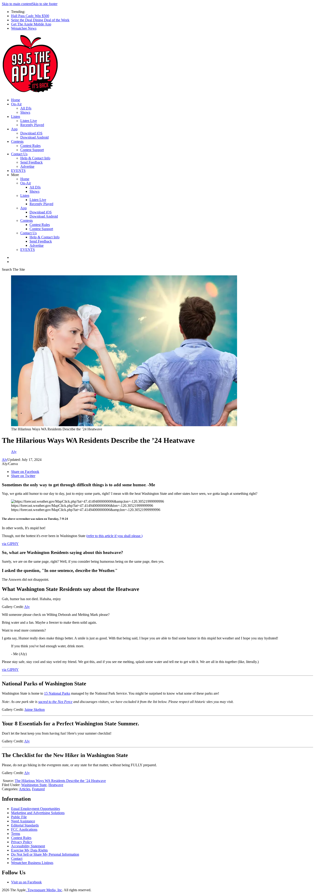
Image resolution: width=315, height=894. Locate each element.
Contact (16, 859)
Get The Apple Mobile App (31, 24)
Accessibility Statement (28, 846)
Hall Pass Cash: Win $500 (30, 16)
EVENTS (18, 171)
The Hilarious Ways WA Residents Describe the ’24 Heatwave (60, 781)
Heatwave (55, 785)
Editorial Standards (25, 825)
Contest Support (32, 150)
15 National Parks (57, 693)
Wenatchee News (23, 28)
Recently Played (32, 125)
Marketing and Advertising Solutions (38, 813)
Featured (38, 789)
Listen (15, 117)
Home (15, 100)
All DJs (25, 108)
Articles (24, 789)
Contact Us (19, 154)
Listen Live (28, 121)
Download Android (34, 137)
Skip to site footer (44, 4)
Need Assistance (23, 821)
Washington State (34, 785)
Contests (17, 141)
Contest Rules (30, 146)
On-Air (16, 104)
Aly (4, 460)
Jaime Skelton (34, 710)
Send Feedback (31, 162)
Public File (19, 817)
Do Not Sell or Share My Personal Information (45, 854)
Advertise (27, 166)
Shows (25, 112)
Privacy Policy (21, 842)
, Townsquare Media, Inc (44, 890)
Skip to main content (17, 4)
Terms (15, 834)
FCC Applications (24, 829)
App (14, 129)
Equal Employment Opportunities (35, 809)
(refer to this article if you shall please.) (114, 536)
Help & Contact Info (35, 158)
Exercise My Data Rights (29, 850)
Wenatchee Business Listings (32, 863)
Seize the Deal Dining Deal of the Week (40, 20)
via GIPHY (10, 544)
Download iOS (31, 133)
